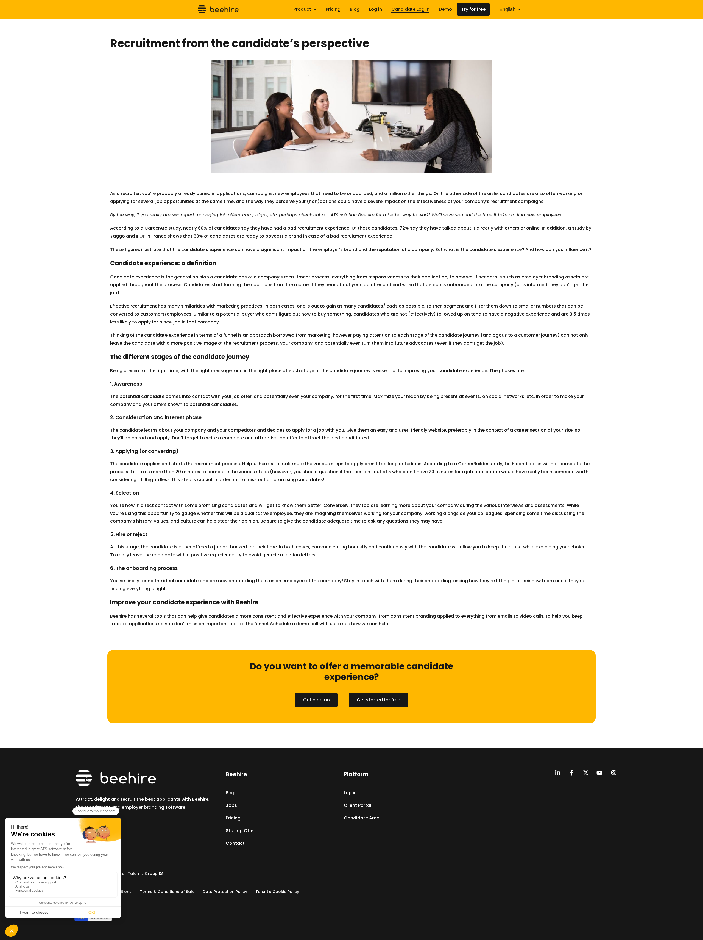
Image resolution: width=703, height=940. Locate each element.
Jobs (231, 805)
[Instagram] (613, 772)
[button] (304, 9)
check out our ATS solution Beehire (337, 215)
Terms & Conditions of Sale (167, 891)
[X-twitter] (585, 772)
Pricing (333, 9)
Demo (445, 9)
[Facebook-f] (571, 772)
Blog (355, 9)
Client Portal (357, 805)
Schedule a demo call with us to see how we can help (329, 624)
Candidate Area (362, 818)
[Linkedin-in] (557, 772)
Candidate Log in (410, 9)
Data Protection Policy (225, 891)
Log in (375, 9)
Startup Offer (240, 830)
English (507, 9)
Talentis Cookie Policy (277, 891)
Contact (235, 843)
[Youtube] (599, 772)
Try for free (473, 9)
